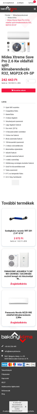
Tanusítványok (7, 370)
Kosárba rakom (19, 90)
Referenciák (6, 391)
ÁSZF (4, 382)
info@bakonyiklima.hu (12, 351)
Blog (3, 394)
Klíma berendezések (20, 15)
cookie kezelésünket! (17, 410)
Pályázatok (6, 374)
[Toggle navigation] (34, 9)
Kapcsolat (5, 378)
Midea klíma (12, 18)
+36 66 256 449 (10, 346)
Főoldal (7, 15)
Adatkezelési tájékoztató (11, 387)
